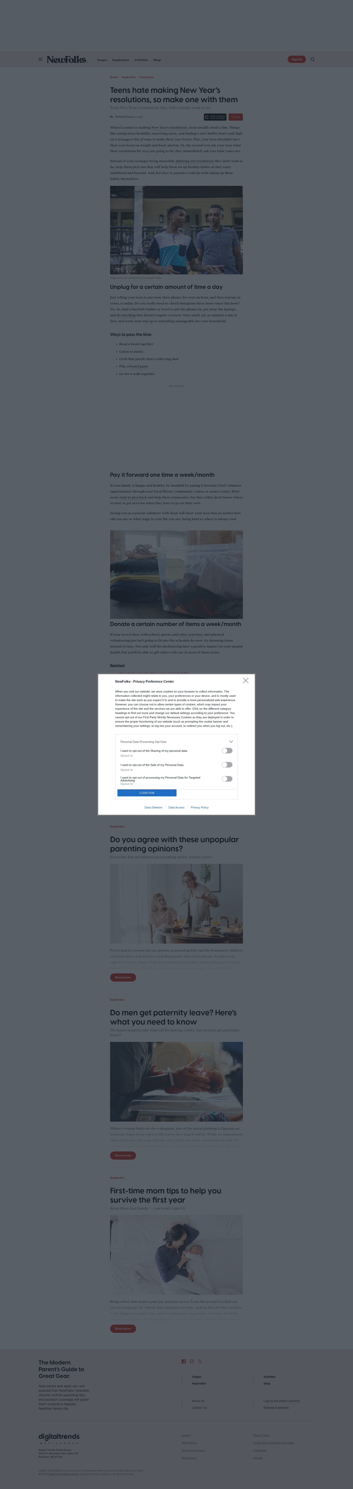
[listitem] (176, 741)
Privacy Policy (200, 807)
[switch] (227, 750)
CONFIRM (147, 792)
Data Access (176, 807)
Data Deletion (153, 807)
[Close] (247, 682)
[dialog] (176, 744)
